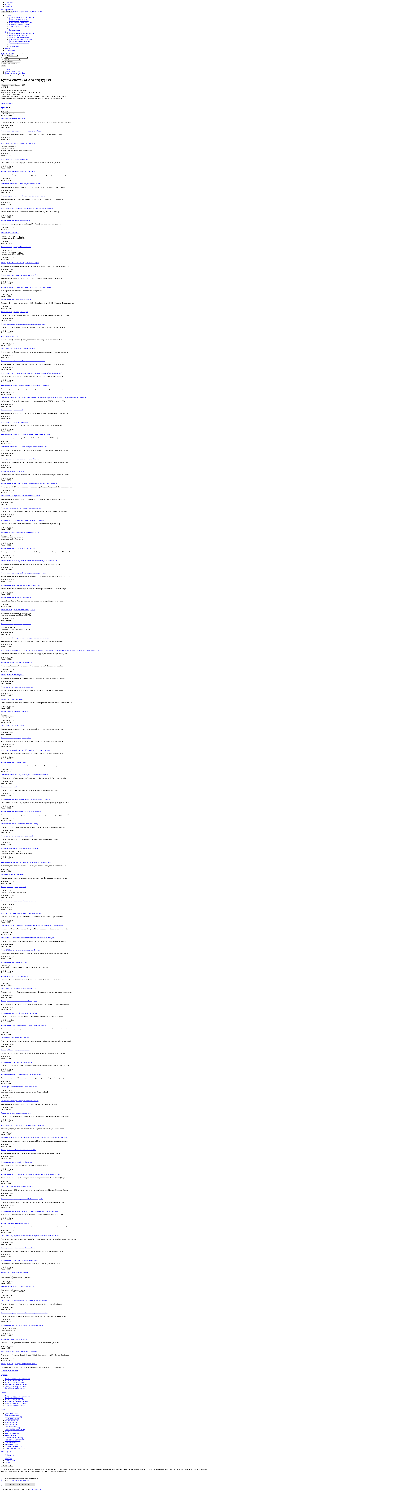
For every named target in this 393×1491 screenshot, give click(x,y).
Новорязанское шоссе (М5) (14, 1439)
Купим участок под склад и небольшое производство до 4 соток (23, 573)
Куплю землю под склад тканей (12, 410)
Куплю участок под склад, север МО (13, 887)
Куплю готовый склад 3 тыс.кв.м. (12, 471)
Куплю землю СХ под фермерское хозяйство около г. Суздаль (22, 520)
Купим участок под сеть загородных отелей (16, 624)
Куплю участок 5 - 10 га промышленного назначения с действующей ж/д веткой (29, 483)
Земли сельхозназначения (18, 19)
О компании (9, 2)
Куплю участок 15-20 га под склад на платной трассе (19, 1260)
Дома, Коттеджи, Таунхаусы (19, 26)
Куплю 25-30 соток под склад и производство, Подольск (20, 950)
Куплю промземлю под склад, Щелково (14, 711)
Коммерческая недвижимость (19, 24)
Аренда (7, 32)
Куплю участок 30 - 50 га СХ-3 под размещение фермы (20, 263)
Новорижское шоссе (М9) (14, 1437)
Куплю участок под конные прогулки (14, 962)
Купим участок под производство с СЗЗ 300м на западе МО (22, 1199)
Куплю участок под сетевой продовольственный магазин (21, 1013)
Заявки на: (4, 55)
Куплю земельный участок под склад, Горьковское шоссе (21, 508)
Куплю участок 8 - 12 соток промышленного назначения (20, 585)
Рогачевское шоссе (11, 1444)
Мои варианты (7, 10)
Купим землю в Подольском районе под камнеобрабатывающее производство (28, 938)
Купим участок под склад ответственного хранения (19, 1351)
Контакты (8, 6)
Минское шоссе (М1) (12, 1433)
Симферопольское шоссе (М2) (15, 1448)
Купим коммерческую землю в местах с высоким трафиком (21, 913)
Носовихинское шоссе (12, 1441)
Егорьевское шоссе (11, 1420)
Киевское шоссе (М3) (12, 1428)
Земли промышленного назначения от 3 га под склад (19, 1001)
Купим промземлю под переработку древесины (17, 1186)
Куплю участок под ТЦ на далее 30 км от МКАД (18, 548)
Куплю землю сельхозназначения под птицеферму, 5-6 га (20, 532)
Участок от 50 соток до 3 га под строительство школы (19, 1101)
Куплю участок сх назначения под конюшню (16, 1062)
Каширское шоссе (11, 1426)
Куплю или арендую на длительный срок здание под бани (21, 1074)
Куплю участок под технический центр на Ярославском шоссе (23, 1325)
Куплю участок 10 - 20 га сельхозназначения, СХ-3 (18, 1150)
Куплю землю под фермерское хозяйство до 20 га (18, 610)
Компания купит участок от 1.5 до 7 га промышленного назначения (24, 447)
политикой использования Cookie (22, 1480)
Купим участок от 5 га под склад (12, 725)
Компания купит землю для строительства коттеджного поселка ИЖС (25, 385)
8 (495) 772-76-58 (36, 11)
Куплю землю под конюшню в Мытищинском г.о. (18, 901)
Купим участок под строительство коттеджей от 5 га (19, 275)
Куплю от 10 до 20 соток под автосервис (15, 1223)
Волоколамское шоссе (12, 1415)
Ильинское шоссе (11, 1422)
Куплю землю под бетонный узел (12, 874)
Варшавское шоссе (11, 1413)
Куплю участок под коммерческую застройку (16, 299)
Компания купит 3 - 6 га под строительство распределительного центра (26, 862)
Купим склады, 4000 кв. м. (10, 233)
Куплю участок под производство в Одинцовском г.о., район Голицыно (26, 799)
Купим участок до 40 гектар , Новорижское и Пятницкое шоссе (23, 361)
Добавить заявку (7, 103)
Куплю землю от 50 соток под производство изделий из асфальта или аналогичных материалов (34, 1137)
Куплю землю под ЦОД (9, 787)
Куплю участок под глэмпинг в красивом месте (17, 687)
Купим (7, 48)
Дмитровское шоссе (12, 1419)
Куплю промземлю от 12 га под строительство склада (19, 824)
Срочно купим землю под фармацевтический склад (19, 1087)
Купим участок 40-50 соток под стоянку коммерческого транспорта (24, 1300)
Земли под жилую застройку (19, 21)
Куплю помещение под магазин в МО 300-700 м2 (18, 171)
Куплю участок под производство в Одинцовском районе (21, 811)
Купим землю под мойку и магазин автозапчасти (18, 143)
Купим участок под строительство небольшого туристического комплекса (27, 208)
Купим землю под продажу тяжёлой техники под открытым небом (24, 1313)
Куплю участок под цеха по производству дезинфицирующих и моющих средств (29, 1211)
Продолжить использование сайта (20, 1484)
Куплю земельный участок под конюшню (15, 1037)
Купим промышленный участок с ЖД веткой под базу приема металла (25, 750)
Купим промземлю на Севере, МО (13, 119)
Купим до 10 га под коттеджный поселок (15, 1050)
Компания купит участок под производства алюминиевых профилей (25, 774)
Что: (2, 57)
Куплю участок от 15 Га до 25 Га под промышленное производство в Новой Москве (30, 1174)
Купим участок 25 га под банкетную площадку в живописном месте (25, 638)
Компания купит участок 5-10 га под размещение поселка (21, 184)
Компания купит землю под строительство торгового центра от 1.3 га (25, 434)
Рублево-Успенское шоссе (14, 1446)
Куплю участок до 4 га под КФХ (12, 675)
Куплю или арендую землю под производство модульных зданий (23, 324)
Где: (2, 59)
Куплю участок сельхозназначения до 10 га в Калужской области (23, 1025)
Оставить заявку (14, 30)
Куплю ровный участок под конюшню (14, 976)
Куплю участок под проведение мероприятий (17, 836)
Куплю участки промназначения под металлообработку (20, 459)
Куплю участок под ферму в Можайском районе (17, 1248)
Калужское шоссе (11, 1424)
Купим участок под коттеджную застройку (16, 738)
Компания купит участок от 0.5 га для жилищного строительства (23, 196)
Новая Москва (8, 61)
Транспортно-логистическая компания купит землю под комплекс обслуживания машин (32, 925)
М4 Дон (7, 1431)
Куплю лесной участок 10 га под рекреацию (16, 662)
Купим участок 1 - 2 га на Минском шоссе (15, 422)
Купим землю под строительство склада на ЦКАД (18, 988)
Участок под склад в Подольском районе (15, 1272)
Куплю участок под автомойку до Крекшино (16, 1162)
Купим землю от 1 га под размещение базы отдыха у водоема (22, 1125)
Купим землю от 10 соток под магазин (14, 159)
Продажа (8, 15)
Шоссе (3, 1409)
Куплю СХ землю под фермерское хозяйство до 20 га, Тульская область (26, 287)
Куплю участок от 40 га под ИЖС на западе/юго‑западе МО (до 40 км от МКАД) (29, 561)
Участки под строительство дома (20, 22)
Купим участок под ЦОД (9, 336)
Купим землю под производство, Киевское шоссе (18, 348)
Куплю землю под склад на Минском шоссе (16, 247)
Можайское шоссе (11, 1435)
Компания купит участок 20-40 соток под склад (17, 1286)
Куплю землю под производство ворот (14, 312)
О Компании (9, 1455)
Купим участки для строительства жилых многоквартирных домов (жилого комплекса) (31, 373)
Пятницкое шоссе (11, 1442)
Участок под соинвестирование (12, 699)
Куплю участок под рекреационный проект (16, 220)
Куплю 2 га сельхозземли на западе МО (14, 1339)
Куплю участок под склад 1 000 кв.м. (14, 762)
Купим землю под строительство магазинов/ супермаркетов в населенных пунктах (30, 1235)
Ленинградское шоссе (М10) (15, 1430)
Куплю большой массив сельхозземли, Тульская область (20, 848)
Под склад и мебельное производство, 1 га (15, 1113)
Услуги (7, 4)
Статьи (7, 1462)
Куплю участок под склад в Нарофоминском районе (19, 1364)
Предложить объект (8, 85)
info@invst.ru (36, 1489)
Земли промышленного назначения (21, 17)
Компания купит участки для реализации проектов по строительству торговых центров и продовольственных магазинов (43, 397)
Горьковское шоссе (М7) (13, 1417)
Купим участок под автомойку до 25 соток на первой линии (22, 131)
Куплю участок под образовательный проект (16, 597)
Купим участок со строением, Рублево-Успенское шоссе (20, 496)
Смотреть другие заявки (9, 1371)
